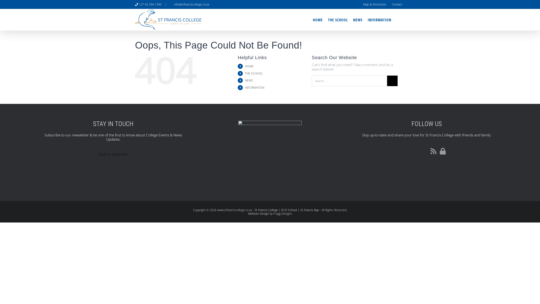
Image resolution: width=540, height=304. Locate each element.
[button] (398, 20)
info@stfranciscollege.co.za (190, 4)
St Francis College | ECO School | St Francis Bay (287, 210)
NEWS (249, 80)
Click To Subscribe (113, 154)
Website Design (258, 214)
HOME (249, 66)
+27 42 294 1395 (150, 4)
